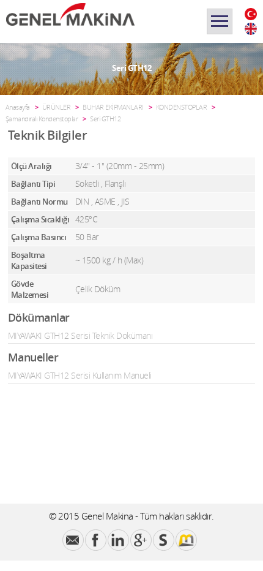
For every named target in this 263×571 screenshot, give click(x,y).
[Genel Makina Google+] (141, 540)
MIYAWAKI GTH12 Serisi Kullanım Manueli (80, 375)
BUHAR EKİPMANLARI (113, 107)
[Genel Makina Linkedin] (118, 540)
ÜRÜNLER (56, 107)
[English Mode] (251, 29)
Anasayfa (18, 107)
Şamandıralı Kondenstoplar (42, 118)
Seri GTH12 (105, 118)
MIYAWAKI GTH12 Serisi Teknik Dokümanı (80, 335)
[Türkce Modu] (251, 14)
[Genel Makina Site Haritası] (163, 540)
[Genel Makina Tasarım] (186, 540)
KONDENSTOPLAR (181, 107)
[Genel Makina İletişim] (73, 540)
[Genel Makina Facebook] (95, 540)
